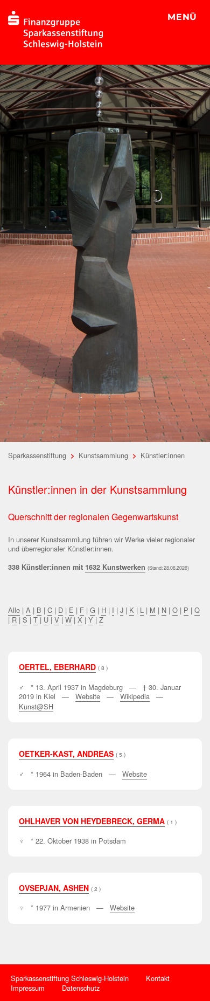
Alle (14, 610)
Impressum (28, 988)
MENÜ (182, 17)
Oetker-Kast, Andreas (66, 753)
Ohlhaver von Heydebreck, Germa (92, 821)
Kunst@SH (36, 706)
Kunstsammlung (103, 455)
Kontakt (158, 978)
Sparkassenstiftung (37, 455)
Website (87, 696)
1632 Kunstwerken (115, 567)
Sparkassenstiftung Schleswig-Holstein (70, 978)
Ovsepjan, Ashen (54, 887)
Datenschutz (81, 988)
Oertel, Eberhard (57, 666)
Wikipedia (135, 696)
